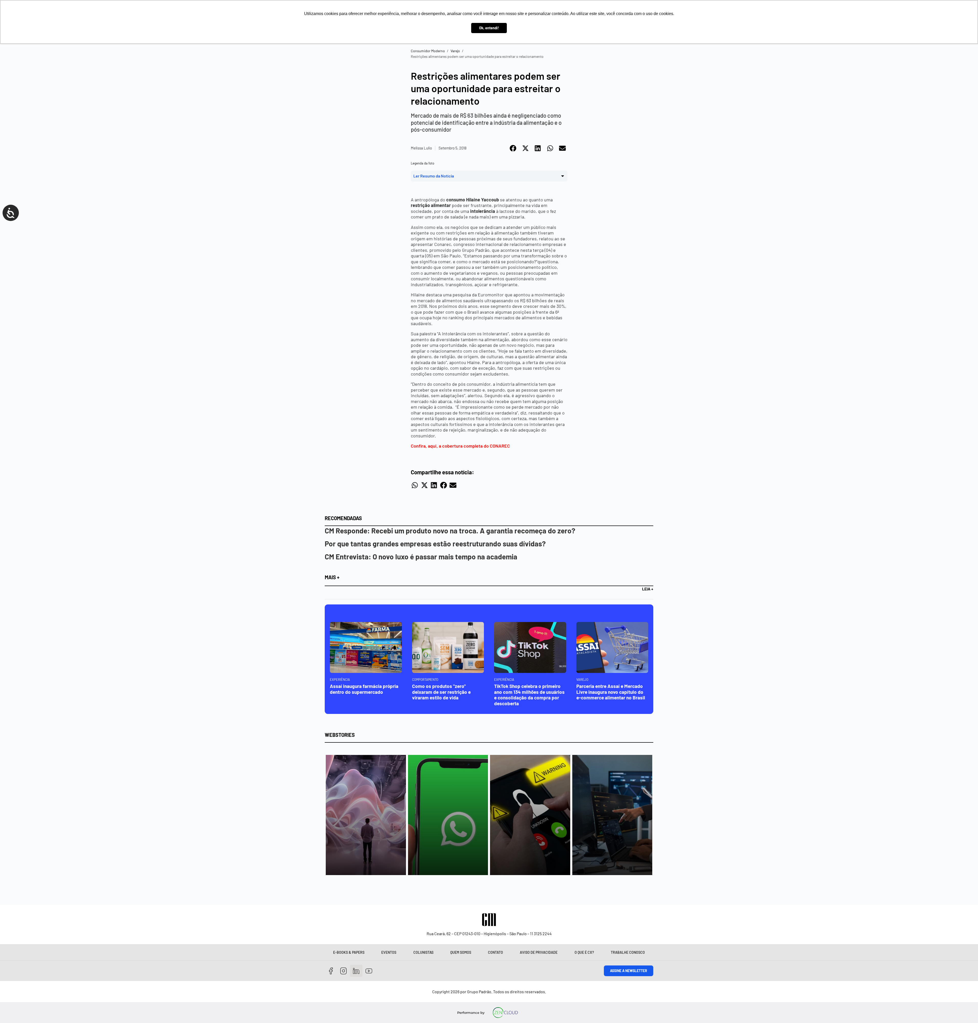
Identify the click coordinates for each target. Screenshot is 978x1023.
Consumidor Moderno (428, 51)
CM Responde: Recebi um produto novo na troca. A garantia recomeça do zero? (450, 530)
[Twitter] (356, 971)
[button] (513, 148)
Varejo (455, 51)
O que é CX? (584, 952)
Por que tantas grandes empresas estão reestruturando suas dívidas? (435, 543)
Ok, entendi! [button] (489, 28)
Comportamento (425, 680)
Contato (495, 952)
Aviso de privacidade (539, 952)
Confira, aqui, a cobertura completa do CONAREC (460, 446)
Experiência (340, 680)
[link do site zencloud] (505, 1012)
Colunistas (423, 952)
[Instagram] (343, 971)
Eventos (388, 952)
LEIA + (647, 588)
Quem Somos (460, 952)
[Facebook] (331, 971)
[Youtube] (369, 971)
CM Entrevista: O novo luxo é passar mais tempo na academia (421, 556)
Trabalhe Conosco (628, 952)
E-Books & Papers (348, 952)
